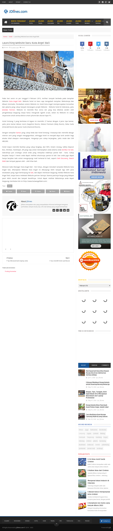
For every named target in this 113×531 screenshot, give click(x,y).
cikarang (81, 441)
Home (4, 2)
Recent (83, 365)
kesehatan (82, 445)
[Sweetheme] (61, 210)
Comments (105, 365)
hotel (10, 36)
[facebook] (99, 2)
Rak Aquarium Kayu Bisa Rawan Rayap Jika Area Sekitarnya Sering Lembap (97, 373)
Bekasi (81, 430)
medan (97, 445)
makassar (90, 445)
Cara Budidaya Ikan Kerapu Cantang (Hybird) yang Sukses (96, 416)
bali (32, 173)
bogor (106, 437)
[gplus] (106, 2)
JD (110, 527)
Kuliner (6, 521)
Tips (60, 521)
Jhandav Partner (8, 110)
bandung (99, 437)
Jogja (86, 430)
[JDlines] (54, 210)
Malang (102, 433)
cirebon (88, 441)
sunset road (91, 448)
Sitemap (18, 2)
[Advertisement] (70, 11)
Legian (89, 433)
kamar (18, 133)
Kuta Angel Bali (15, 101)
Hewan (27, 521)
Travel (53, 521)
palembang (105, 445)
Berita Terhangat (18, 22)
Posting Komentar (10, 271)
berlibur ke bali (67, 150)
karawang (103, 441)
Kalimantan (93, 430)
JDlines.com (20, 527)
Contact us (106, 521)
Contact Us (26, 2)
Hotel (36, 521)
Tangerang (90, 437)
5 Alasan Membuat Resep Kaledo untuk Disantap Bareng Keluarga (98, 383)
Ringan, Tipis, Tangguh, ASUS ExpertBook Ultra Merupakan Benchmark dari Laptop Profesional (96, 395)
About (11, 2)
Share (24, 191)
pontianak (82, 448)
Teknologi (70, 521)
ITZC (79, 521)
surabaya (100, 448)
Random (94, 365)
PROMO (87, 521)
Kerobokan (102, 430)
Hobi (44, 521)
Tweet (10, 191)
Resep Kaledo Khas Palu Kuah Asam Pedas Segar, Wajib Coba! (97, 406)
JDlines (32, 22)
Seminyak (82, 437)
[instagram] (102, 2)
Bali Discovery (62, 158)
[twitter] (109, 2)
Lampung (82, 433)
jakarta (95, 441)
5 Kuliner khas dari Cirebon (98, 470)
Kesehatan (17, 521)
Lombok (95, 433)
